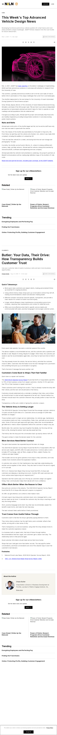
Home (3, 12)
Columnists (5, 250)
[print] (54, 42)
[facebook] (23, 42)
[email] (34, 42)
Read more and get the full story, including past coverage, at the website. (27, 160)
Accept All (28, 731)
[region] (28, 730)
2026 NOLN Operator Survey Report (16, 380)
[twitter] (28, 42)
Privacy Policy (49, 727)
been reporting (22, 86)
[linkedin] (26, 42)
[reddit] (31, 42)
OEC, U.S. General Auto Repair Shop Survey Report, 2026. (23, 558)
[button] (3, 4)
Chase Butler (5, 274)
